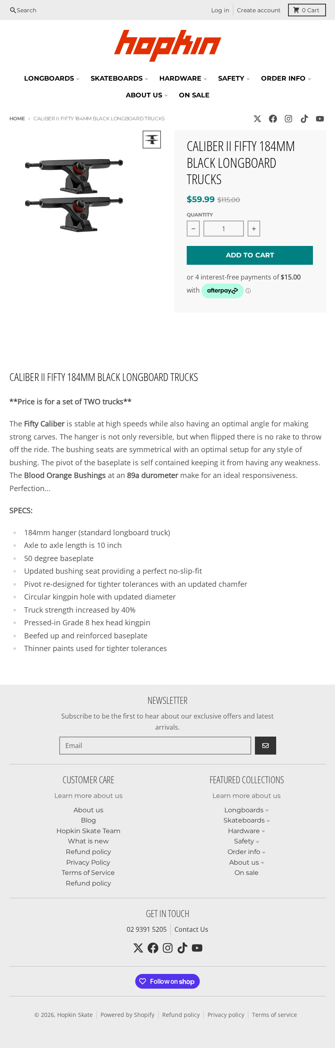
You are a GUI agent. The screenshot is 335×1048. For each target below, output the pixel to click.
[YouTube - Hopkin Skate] (320, 119)
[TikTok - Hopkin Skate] (304, 119)
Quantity (200, 215)
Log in (220, 10)
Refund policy (181, 1015)
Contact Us (191, 929)
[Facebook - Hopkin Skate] (273, 119)
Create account (259, 10)
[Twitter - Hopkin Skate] (257, 119)
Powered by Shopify (127, 1015)
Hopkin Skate (75, 1015)
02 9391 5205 (147, 929)
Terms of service (274, 1015)
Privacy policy (226, 1015)
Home (17, 118)
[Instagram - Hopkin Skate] (289, 119)
